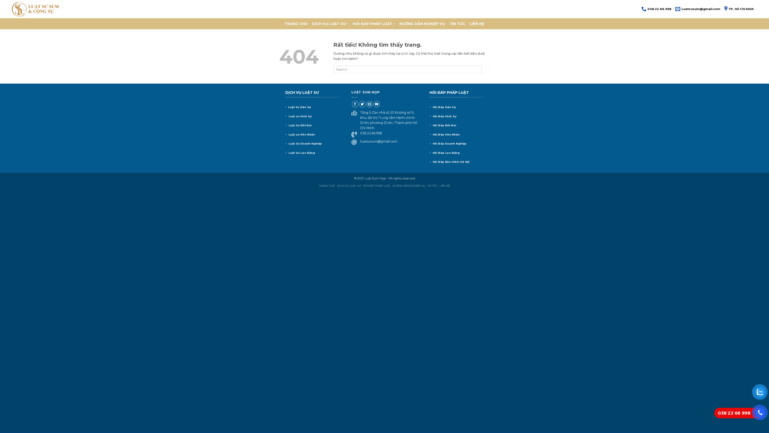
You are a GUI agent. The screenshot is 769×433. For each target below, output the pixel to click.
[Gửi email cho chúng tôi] (369, 104)
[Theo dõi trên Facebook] (355, 104)
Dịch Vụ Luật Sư (329, 24)
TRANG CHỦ (296, 24)
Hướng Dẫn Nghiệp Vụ (422, 24)
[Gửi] (486, 69)
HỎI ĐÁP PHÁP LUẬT (372, 24)
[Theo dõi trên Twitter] (362, 104)
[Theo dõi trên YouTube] (376, 104)
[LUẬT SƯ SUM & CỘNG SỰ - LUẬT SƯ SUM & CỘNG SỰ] (35, 9)
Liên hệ (477, 24)
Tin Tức (457, 24)
